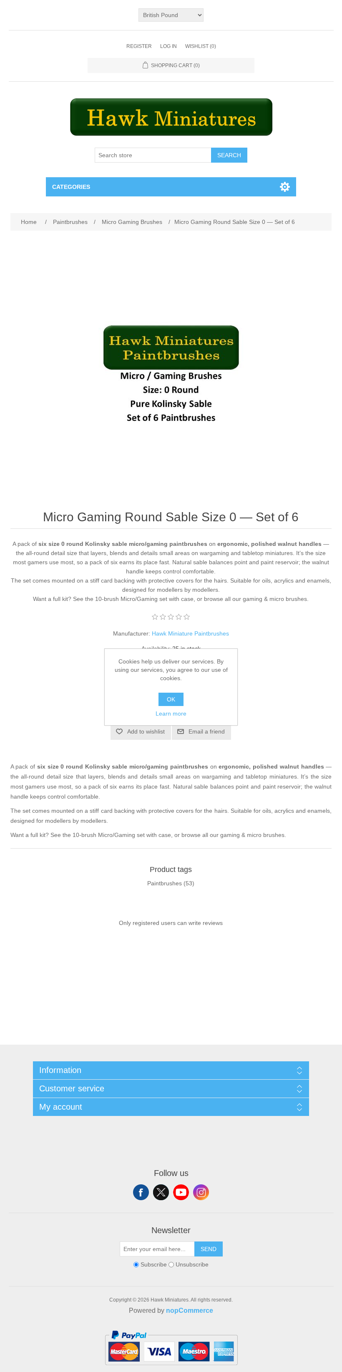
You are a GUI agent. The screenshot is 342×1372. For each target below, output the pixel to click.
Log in (168, 46)
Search (229, 155)
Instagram (201, 1192)
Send (208, 1249)
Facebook (141, 1192)
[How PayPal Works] (171, 1368)
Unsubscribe (192, 1264)
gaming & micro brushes (275, 599)
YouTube (181, 1192)
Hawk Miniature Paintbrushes (190, 633)
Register (139, 46)
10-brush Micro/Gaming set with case (144, 599)
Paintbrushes (164, 883)
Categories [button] (71, 186)
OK (171, 699)
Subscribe (154, 1264)
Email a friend (207, 731)
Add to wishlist (146, 731)
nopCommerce (189, 1310)
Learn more (171, 713)
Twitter (161, 1192)
